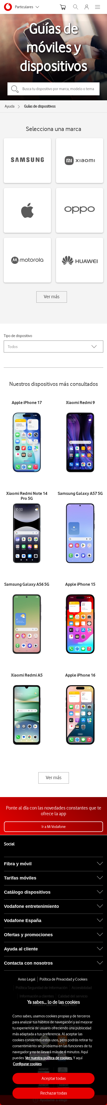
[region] (53, 1045)
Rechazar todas (53, 1093)
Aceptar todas (54, 1078)
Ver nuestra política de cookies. (48, 1058)
